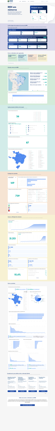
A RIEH (20, 1)
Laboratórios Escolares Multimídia (41, 90)
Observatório (11, 3)
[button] (19, 86)
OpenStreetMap (25, 90)
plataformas (32, 1)
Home (8, 3)
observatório (24, 1)
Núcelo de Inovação (35, 90)
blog (28, 1)
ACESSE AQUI (12, 391)
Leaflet (22, 90)
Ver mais (27, 134)
